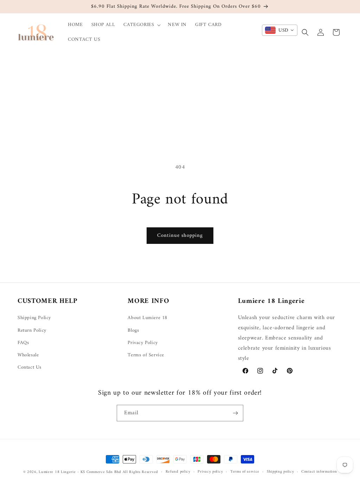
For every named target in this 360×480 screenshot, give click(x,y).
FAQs (23, 342)
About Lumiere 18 (147, 317)
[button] (141, 25)
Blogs (133, 330)
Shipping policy (280, 472)
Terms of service (244, 472)
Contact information (319, 472)
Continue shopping (180, 235)
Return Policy (32, 330)
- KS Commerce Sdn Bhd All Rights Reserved (117, 472)
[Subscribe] (235, 413)
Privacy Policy (143, 342)
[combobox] (279, 30)
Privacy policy (210, 472)
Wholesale (28, 355)
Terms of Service (146, 355)
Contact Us (29, 367)
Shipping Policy (34, 317)
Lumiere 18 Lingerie (57, 472)
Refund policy (178, 472)
